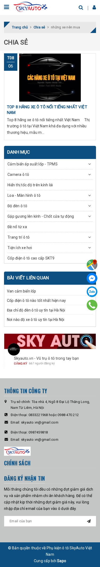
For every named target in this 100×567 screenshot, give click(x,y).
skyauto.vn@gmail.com (39, 422)
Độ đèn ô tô (17, 206)
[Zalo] (92, 291)
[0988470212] (92, 305)
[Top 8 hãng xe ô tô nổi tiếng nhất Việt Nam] (50, 77)
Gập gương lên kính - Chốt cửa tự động (40, 216)
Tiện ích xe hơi (19, 248)
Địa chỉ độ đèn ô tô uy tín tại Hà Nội (36, 310)
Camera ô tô (18, 174)
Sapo (61, 561)
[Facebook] (92, 278)
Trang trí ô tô (18, 237)
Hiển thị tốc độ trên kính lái (30, 185)
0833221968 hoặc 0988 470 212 (54, 415)
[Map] (92, 265)
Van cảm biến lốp (21, 291)
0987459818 (38, 432)
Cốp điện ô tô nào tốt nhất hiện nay (36, 300)
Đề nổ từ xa (17, 227)
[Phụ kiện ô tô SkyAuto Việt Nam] (31, 6)
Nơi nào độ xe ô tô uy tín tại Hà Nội (35, 319)
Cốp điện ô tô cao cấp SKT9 (31, 258)
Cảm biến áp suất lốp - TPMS (32, 164)
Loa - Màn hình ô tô (24, 195)
